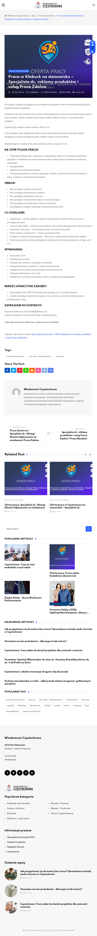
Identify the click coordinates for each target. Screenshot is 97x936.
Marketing (60, 356)
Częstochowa (72, 700)
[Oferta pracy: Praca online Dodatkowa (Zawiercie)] (62, 556)
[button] (85, 454)
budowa (32, 700)
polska (57, 705)
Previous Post (19, 427)
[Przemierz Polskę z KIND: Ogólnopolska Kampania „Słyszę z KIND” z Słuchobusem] (62, 593)
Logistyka (10, 705)
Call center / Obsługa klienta (40, 356)
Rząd (87, 705)
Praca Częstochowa (14, 500)
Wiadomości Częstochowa (40, 389)
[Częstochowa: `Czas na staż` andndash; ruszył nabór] (17, 552)
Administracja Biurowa (15, 356)
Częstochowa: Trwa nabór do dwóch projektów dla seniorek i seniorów (44, 650)
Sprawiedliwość (12, 711)
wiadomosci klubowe (31, 711)
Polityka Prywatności (16, 842)
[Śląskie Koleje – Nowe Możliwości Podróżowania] (17, 587)
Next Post (79, 429)
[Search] (94, 5)
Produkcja (77, 705)
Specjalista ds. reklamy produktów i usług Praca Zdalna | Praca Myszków (73, 435)
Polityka (47, 705)
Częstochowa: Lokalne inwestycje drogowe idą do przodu (36, 672)
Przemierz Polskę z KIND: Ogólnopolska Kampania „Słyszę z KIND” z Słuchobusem (68, 613)
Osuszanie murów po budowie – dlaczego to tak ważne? (36, 641)
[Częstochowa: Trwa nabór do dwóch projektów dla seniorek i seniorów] (11, 907)
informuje (85, 700)
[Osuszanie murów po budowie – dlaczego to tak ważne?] (11, 890)
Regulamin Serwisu (15, 847)
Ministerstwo (35, 705)
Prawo (66, 705)
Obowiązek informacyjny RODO (21, 837)
